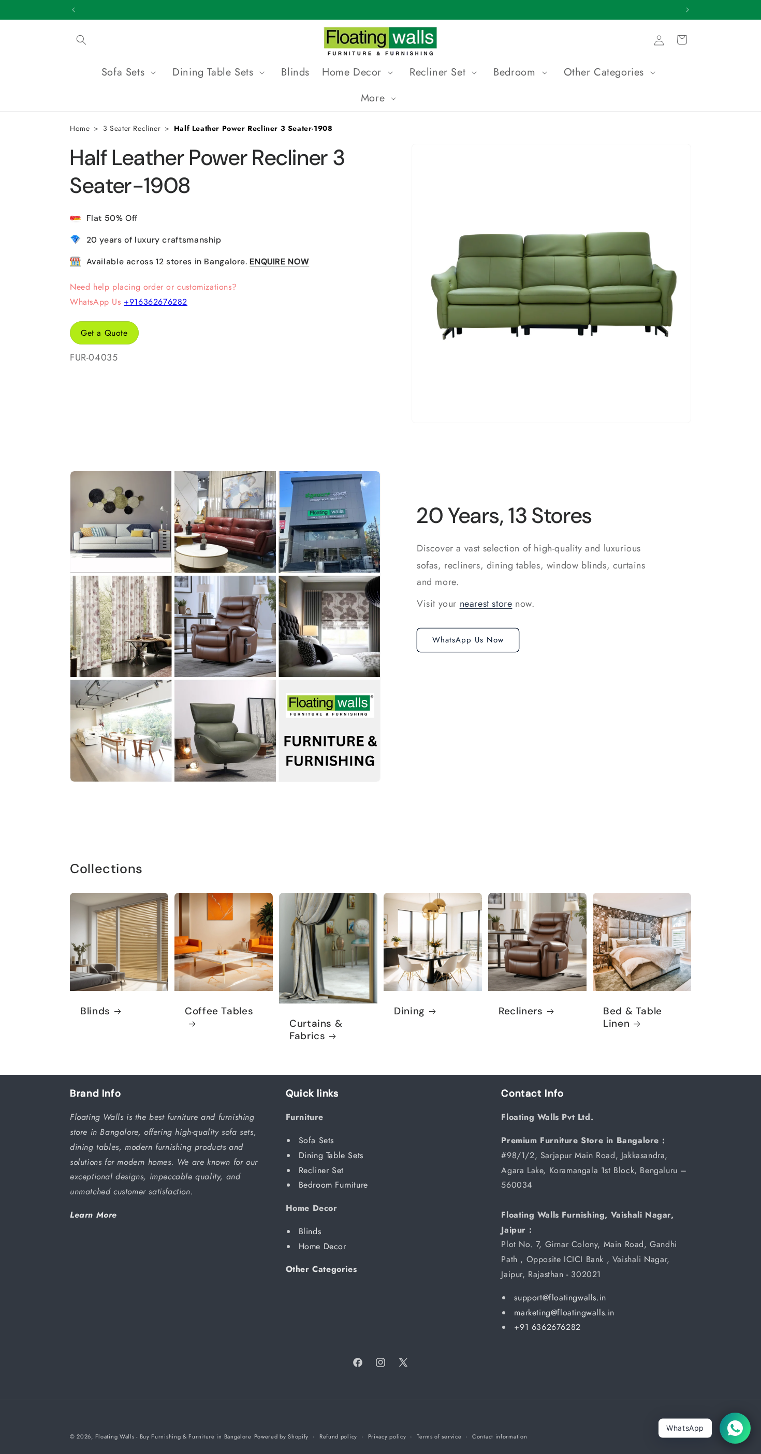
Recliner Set (323, 1170)
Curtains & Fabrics (315, 1029)
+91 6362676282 (547, 1327)
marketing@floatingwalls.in (564, 1312)
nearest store (486, 603)
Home (80, 128)
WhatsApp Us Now (468, 640)
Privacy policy (387, 1436)
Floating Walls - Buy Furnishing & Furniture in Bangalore (173, 1436)
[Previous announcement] (73, 10)
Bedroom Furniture (335, 1185)
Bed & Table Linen (632, 1017)
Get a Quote (104, 332)
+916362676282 (155, 301)
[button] (81, 39)
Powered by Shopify (281, 1436)
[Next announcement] (687, 10)
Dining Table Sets (333, 1155)
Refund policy (338, 1436)
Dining (409, 1011)
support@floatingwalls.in (560, 1297)
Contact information (499, 1436)
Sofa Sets (318, 1140)
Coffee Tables (219, 1011)
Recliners (521, 1011)
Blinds (95, 1011)
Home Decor (324, 1246)
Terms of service (439, 1436)
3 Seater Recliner (131, 128)
